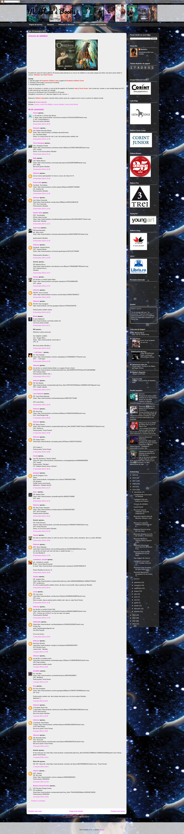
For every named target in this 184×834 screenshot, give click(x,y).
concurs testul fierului (71, 104)
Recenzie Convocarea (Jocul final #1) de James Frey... (143, 547)
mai (135, 600)
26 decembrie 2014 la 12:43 (41, 208)
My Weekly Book (138, 333)
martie (136, 605)
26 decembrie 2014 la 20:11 (41, 325)
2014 (134, 489)
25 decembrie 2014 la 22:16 (41, 154)
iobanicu (36, 770)
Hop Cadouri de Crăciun (142, 558)
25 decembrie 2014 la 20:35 (41, 124)
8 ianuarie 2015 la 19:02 (40, 731)
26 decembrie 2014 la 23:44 (41, 404)
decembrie (138, 492)
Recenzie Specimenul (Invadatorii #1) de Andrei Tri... (143, 574)
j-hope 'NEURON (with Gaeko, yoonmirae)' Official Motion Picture (147, 355)
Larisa (35, 591)
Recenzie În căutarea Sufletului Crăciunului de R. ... (143, 524)
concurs (36, 104)
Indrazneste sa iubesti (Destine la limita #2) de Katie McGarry (147, 453)
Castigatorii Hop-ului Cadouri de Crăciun (141, 500)
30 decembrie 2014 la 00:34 (41, 587)
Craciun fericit (138, 507)
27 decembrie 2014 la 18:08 (41, 452)
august (136, 591)
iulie (135, 594)
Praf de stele (37, 182)
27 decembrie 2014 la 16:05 (41, 433)
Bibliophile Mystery (139, 351)
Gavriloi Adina (38, 213)
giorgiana (36, 473)
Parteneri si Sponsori (66, 24)
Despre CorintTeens (139, 374)
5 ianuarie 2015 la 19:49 (40, 716)
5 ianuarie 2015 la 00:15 (40, 701)
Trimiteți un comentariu (38, 801)
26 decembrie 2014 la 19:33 (41, 312)
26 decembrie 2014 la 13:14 (41, 241)
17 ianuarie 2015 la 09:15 (41, 766)
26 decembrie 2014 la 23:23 (41, 389)
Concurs (141, 394)
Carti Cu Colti (137, 379)
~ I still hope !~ (38, 352)
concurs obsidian (58, 104)
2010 (134, 624)
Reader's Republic (138, 372)
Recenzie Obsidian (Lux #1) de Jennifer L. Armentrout (143, 535)
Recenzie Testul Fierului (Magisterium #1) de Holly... (142, 553)
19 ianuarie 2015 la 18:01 (41, 797)
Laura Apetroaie (38, 393)
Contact (82, 24)
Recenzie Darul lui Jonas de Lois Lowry (142, 530)
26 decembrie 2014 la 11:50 (41, 193)
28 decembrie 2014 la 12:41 (41, 501)
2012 (134, 618)
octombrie (137, 585)
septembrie (138, 588)
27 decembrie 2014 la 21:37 (41, 488)
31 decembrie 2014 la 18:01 (41, 637)
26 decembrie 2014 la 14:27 (41, 273)
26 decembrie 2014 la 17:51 (41, 286)
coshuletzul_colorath (40, 559)
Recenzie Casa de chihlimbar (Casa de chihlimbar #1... (141, 511)
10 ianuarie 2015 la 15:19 (41, 746)
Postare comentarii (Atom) (81, 816)
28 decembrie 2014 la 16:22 (41, 516)
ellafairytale (37, 622)
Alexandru (36, 128)
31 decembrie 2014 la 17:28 (41, 618)
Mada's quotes (136, 308)
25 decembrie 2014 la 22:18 (41, 169)
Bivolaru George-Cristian (41, 786)
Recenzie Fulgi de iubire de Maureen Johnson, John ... (143, 518)
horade (35, 456)
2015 (134, 486)
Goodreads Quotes (151, 322)
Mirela (35, 316)
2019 (134, 475)
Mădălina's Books (51, 11)
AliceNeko (36, 671)
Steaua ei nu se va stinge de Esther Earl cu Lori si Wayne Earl (147, 424)
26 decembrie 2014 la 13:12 (41, 224)
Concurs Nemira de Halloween (145, 438)
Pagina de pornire (35, 24)
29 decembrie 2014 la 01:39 (41, 531)
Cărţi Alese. (136, 338)
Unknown (36, 173)
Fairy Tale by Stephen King (140, 334)
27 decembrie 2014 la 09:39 (41, 418)
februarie (137, 608)
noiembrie (137, 582)
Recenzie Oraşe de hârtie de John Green (142, 568)
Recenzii (50, 24)
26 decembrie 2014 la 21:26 (41, 361)
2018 (134, 478)
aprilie (136, 603)
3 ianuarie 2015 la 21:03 (40, 682)
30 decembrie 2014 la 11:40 (41, 602)
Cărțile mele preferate (98, 24)
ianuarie (137, 611)
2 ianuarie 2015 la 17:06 (40, 652)
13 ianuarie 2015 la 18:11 (40, 757)
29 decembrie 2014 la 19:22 (41, 572)
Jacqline (36, 576)
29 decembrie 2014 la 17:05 (41, 555)
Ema (34, 686)
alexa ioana (37, 228)
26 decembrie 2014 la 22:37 (41, 376)
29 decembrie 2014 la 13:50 (41, 540)
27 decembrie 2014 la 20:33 (41, 469)
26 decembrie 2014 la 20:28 (41, 348)
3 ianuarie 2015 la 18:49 (40, 667)
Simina (35, 113)
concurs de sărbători (46, 104)
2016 (134, 484)
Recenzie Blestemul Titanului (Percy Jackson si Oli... (143, 540)
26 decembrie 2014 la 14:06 (41, 258)
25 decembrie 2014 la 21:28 (41, 139)
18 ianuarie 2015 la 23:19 (41, 782)
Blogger (102, 829)
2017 (134, 481)
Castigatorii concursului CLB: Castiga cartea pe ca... (142, 563)
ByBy (35, 158)
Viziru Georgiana (39, 143)
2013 (134, 615)
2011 (134, 621)
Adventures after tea (139, 364)
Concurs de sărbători (141, 504)
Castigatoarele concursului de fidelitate (143, 495)
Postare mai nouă (35, 811)
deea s (35, 492)
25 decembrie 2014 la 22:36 (41, 178)
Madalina (144, 49)
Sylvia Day (134, 319)
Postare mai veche (118, 811)
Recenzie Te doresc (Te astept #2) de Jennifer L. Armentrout (147, 408)
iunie (136, 597)
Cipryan (35, 277)
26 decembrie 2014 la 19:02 (41, 297)
